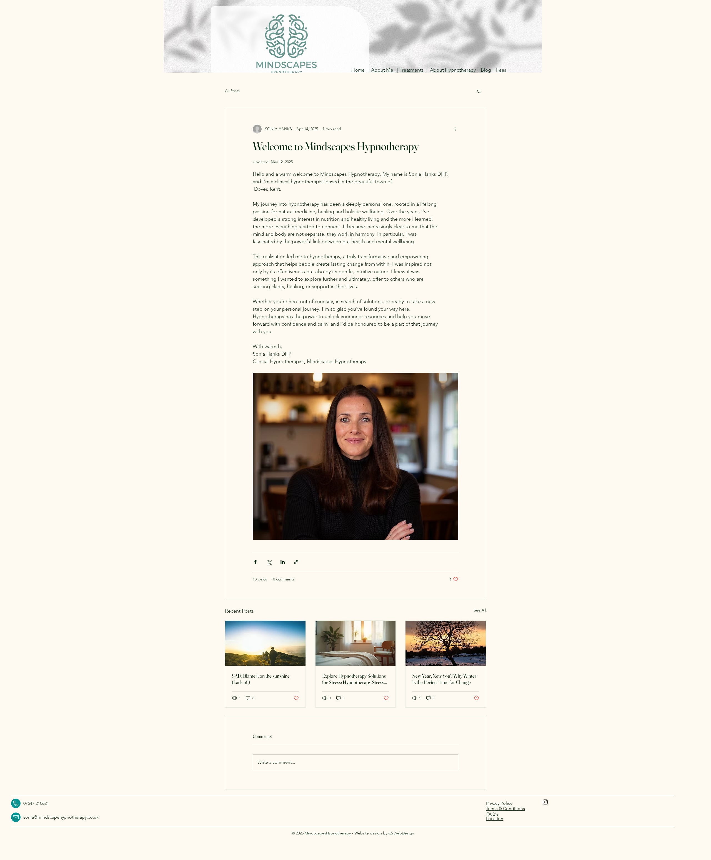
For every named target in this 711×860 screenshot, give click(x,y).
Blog (486, 70)
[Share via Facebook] (255, 562)
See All (480, 610)
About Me (382, 70)
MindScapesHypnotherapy (328, 833)
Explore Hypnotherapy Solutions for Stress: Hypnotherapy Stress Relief (354, 679)
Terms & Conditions (505, 808)
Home (358, 70)
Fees (501, 70)
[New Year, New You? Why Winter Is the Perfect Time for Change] (445, 643)
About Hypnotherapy (453, 70)
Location (494, 818)
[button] (479, 91)
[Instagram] (545, 802)
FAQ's (492, 814)
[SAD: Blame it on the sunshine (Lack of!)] (265, 643)
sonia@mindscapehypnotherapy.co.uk (61, 817)
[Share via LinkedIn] (282, 562)
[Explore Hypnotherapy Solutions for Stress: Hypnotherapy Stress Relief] (356, 643)
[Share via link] (296, 562)
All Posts (232, 90)
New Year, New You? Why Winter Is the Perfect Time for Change (444, 679)
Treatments (412, 70)
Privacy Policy (499, 803)
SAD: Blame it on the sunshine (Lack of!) (261, 679)
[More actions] (455, 129)
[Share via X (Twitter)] (269, 562)
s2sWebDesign (401, 833)
